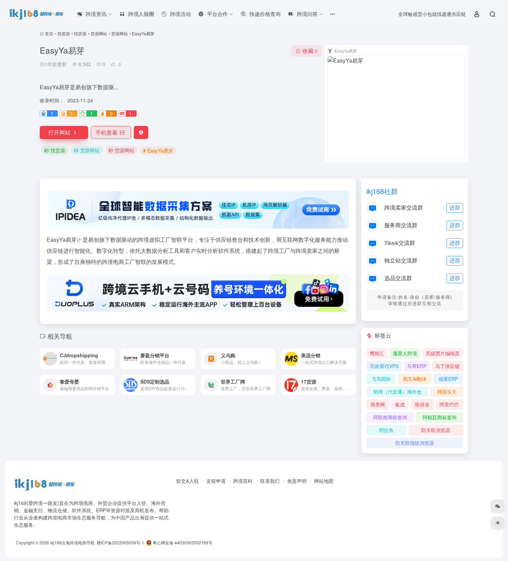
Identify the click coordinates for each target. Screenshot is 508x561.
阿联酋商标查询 (390, 417)
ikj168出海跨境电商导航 (72, 542)
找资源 (63, 33)
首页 (49, 33)
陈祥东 (422, 404)
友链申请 (216, 480)
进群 (454, 207)
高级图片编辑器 (443, 353)
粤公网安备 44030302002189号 (182, 542)
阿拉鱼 (386, 429)
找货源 (80, 33)
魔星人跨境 (405, 353)
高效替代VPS (384, 365)
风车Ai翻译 (414, 378)
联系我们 (270, 480)
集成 (400, 404)
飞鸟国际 (381, 378)
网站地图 (323, 480)
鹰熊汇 (377, 353)
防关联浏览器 (435, 429)
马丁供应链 (447, 365)
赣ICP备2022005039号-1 (120, 542)
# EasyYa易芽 (158, 150)
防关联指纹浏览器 (414, 442)
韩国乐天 (447, 391)
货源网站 (99, 33)
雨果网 (377, 404)
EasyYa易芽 (62, 239)
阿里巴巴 (449, 404)
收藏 (309, 51)
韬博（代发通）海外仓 (397, 391)
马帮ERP (416, 365)
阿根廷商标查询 (440, 417)
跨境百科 (243, 480)
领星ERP (448, 378)
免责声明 (297, 480)
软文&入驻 (187, 480)
